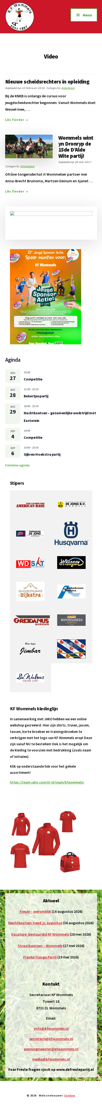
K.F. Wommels (28, 16)
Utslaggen (27, 166)
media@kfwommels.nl (51, 1059)
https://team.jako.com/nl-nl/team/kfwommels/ (47, 782)
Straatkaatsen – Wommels (40, 945)
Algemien (68, 88)
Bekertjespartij (36, 396)
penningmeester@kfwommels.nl (51, 1049)
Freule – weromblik (35, 911)
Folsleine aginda (17, 465)
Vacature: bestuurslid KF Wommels (40, 934)
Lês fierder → (17, 120)
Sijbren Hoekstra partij (42, 454)
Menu (87, 15)
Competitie (33, 379)
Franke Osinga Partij (40, 957)
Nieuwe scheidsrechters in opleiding (47, 81)
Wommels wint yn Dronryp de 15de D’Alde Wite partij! (75, 146)
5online (69, 1095)
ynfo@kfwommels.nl (51, 1028)
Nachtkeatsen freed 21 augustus (35, 922)
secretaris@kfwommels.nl (51, 1038)
